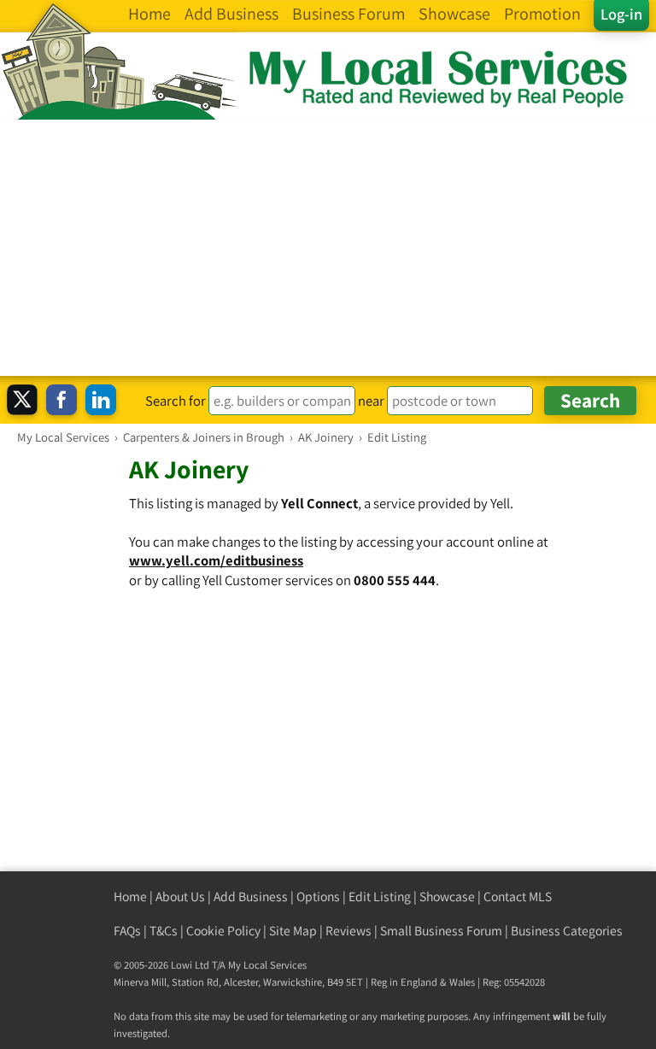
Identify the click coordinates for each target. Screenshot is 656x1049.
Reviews (348, 931)
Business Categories (567, 931)
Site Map (293, 931)
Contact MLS (517, 896)
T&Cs (163, 931)
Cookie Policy (223, 931)
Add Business (251, 896)
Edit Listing (379, 896)
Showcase (447, 896)
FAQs (127, 931)
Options (318, 896)
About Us (180, 896)
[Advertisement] (328, 247)
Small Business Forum (441, 931)
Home (130, 896)
